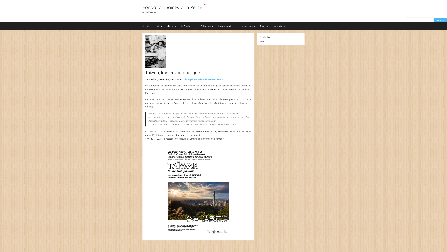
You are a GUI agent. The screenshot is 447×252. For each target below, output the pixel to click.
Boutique (264, 26)
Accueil (146, 26)
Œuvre (170, 26)
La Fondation (187, 26)
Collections (206, 26)
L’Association (247, 26)
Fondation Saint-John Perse (172, 7)
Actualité (278, 26)
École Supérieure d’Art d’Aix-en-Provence (202, 79)
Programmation (225, 26)
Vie (158, 26)
